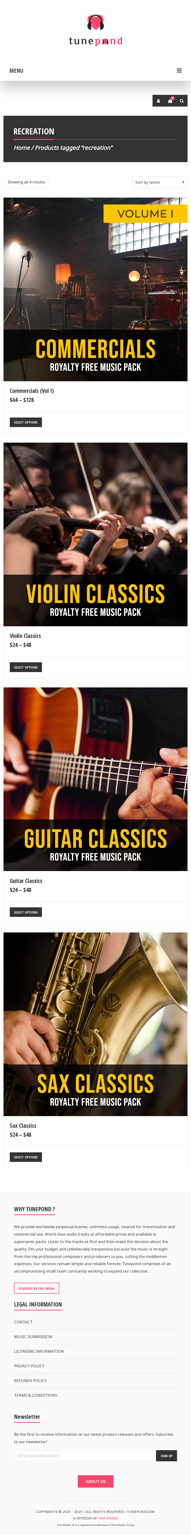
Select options (26, 422)
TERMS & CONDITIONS (35, 1395)
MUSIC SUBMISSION (33, 1336)
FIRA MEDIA (108, 1518)
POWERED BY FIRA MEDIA (37, 1288)
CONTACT (23, 1322)
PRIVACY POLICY (29, 1366)
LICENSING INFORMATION (39, 1351)
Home (22, 147)
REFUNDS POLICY (30, 1380)
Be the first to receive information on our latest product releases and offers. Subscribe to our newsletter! (93, 1438)
